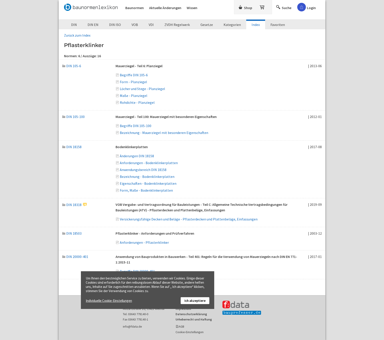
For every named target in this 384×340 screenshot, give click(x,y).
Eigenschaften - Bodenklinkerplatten (148, 183)
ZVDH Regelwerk (177, 24)
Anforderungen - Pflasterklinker (144, 242)
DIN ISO (115, 24)
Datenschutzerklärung (191, 314)
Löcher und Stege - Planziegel (142, 88)
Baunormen (134, 8)
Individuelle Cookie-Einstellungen (109, 301)
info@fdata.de (132, 326)
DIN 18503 (74, 233)
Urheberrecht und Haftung (194, 319)
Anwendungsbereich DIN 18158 (143, 169)
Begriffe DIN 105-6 (134, 75)
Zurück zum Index (77, 35)
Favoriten (277, 24)
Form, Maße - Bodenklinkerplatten (146, 190)
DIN (74, 24)
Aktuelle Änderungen (165, 8)
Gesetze (206, 24)
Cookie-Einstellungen (190, 332)
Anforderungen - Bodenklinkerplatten (149, 163)
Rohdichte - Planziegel (137, 102)
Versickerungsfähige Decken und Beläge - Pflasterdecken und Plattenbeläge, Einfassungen (189, 219)
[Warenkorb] (262, 6)
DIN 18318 (74, 204)
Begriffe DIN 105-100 (135, 126)
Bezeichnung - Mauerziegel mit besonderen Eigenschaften (164, 132)
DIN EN (93, 24)
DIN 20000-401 (77, 256)
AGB (181, 326)
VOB (135, 24)
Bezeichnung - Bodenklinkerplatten (147, 176)
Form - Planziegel (133, 82)
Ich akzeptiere (195, 301)
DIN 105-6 (73, 66)
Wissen (192, 8)
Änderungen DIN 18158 (137, 156)
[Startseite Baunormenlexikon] (92, 6)
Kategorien (232, 24)
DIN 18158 (74, 147)
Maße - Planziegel (133, 95)
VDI (151, 24)
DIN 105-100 (75, 116)
